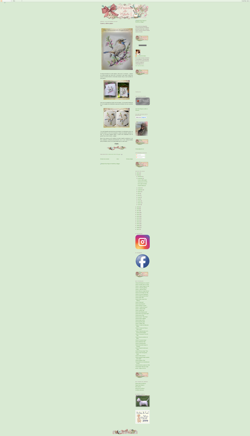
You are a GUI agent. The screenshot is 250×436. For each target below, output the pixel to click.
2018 (138, 208)
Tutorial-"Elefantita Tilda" (140, 341)
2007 (138, 229)
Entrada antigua (129, 158)
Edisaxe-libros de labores (140, 383)
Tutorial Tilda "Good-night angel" (142, 313)
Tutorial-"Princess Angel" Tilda (141, 351)
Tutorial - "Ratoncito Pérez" (141, 289)
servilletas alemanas (139, 390)
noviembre (140, 178)
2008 (138, 227)
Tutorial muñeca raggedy (140, 318)
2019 (138, 206)
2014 (138, 216)
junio (139, 195)
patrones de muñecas (139, 388)
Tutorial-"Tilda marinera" (140, 355)
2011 (138, 221)
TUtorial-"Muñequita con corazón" (142, 282)
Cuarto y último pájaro (142, 180)
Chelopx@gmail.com (139, 148)
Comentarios (140, 157)
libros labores (138, 386)
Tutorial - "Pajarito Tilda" (140, 308)
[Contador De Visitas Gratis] (142, 45)
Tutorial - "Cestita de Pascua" (141, 307)
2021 (138, 173)
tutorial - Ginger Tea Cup (140, 368)
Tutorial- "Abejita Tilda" (140, 323)
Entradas (139, 154)
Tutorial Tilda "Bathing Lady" (141, 312)
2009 (138, 225)
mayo (139, 197)
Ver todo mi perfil (139, 65)
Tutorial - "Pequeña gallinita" (141, 287)
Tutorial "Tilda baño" (139, 302)
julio (139, 193)
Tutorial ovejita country (140, 320)
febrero (139, 202)
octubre (139, 187)
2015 (138, 214)
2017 (138, 210)
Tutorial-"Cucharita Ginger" (140, 340)
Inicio (118, 158)
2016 (138, 212)
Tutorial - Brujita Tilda (139, 310)
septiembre (140, 189)
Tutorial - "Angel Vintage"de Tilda (142, 286)
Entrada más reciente (104, 158)
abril (139, 199)
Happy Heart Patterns (139, 385)
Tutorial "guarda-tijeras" (140, 303)
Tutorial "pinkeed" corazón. (140, 305)
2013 (138, 218)
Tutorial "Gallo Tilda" (139, 297)
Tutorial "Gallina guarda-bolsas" (141, 295)
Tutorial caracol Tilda (139, 315)
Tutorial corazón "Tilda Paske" (141, 316)
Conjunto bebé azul (142, 185)
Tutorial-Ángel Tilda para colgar (141, 366)
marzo (139, 200)
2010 (138, 223)
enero (139, 204)
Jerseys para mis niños (142, 181)
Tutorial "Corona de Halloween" (141, 294)
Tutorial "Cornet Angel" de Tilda (141, 292)
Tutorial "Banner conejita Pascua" (142, 291)
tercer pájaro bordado (142, 183)
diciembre (140, 176)
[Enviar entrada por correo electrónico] (121, 154)
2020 (138, 174)
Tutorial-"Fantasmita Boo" (140, 343)
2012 (138, 220)
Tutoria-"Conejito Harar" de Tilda (142, 284)
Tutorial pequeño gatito (140, 321)
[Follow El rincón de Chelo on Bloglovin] (141, 117)
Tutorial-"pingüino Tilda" (140, 360)
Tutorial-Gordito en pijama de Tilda (142, 365)
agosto (139, 191)
